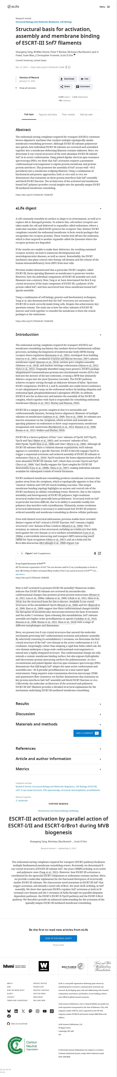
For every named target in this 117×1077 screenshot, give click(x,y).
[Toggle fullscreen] (7, 1069)
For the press (39, 994)
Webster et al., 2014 (27, 365)
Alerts (10, 994)
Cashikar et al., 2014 (85, 618)
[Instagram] (38, 1012)
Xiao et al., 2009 (34, 608)
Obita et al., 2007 (59, 468)
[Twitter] (23, 1012)
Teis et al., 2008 (74, 417)
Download (69, 79)
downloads (80, 97)
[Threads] (52, 1012)
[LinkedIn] (16, 1012)
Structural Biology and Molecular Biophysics (37, 22)
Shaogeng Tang (24, 52)
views (63, 97)
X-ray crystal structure (31, 790)
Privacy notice (58, 945)
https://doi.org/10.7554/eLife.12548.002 (34, 321)
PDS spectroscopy (51, 790)
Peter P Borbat (58, 52)
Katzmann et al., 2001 (57, 355)
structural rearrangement (73, 790)
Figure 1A (72, 543)
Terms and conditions (17, 1000)
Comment (86, 87)
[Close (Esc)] (1, 1069)
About (10, 983)
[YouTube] (45, 1012)
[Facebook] (9, 1017)
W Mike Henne (41, 52)
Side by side (86, 114)
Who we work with (15, 990)
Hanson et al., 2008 (85, 427)
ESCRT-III (92, 786)
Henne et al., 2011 (40, 403)
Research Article (23, 18)
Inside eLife (38, 987)
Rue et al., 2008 (45, 444)
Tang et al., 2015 (49, 872)
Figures (48, 114)
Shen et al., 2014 (67, 622)
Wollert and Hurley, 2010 (50, 430)
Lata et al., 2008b (39, 468)
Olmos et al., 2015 (88, 365)
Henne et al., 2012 (25, 430)
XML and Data (39, 1000)
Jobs (9, 987)
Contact (11, 997)
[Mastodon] (30, 1012)
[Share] (4, 1069)
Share (67, 86)
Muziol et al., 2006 (72, 526)
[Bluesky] (9, 1012)
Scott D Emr (66, 55)
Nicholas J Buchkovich (79, 52)
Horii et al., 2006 (76, 444)
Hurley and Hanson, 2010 (64, 403)
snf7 (18, 790)
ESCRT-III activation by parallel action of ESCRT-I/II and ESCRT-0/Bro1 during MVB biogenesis (58, 826)
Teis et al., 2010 (37, 457)
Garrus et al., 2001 (26, 359)
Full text (29, 114)
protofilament (93, 790)
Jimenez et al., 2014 (47, 362)
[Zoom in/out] (10, 1069)
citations (64, 100)
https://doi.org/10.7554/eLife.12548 (47, 67)
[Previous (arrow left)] (1, 1072)
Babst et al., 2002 (43, 440)
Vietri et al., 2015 (25, 369)
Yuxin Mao (28, 55)
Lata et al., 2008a (35, 598)
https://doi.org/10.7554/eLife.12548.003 (32, 577)
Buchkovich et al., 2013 (61, 427)
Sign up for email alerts (58, 938)
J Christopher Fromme (47, 55)
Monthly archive (41, 990)
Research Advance (48, 848)
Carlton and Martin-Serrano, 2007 (70, 359)
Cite (86, 79)
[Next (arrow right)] (4, 1072)
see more (20, 574)
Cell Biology (66, 22)
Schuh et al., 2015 (77, 598)
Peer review (68, 114)
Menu (102, 7)
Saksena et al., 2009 (53, 417)
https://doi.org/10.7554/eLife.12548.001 (34, 194)
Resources (38, 997)
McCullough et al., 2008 (52, 543)
